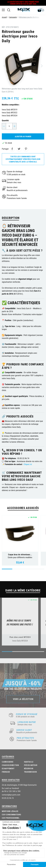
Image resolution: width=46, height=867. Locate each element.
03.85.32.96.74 (8, 798)
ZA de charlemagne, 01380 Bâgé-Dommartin (19, 785)
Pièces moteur (30, 765)
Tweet (19, 148)
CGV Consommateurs (11, 814)
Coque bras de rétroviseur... (20, 554)
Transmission (30, 772)
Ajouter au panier (23, 136)
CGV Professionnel (11, 818)
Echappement (8, 768)
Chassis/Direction (10, 765)
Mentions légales (10, 811)
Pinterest (25, 148)
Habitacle (28, 762)
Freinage (6, 772)
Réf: (3, 27)
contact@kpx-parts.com (11, 794)
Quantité (5, 120)
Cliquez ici (28, 464)
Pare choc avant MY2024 (20, 637)
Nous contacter (11, 779)
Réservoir (28, 768)
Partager (12, 148)
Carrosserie (7, 762)
